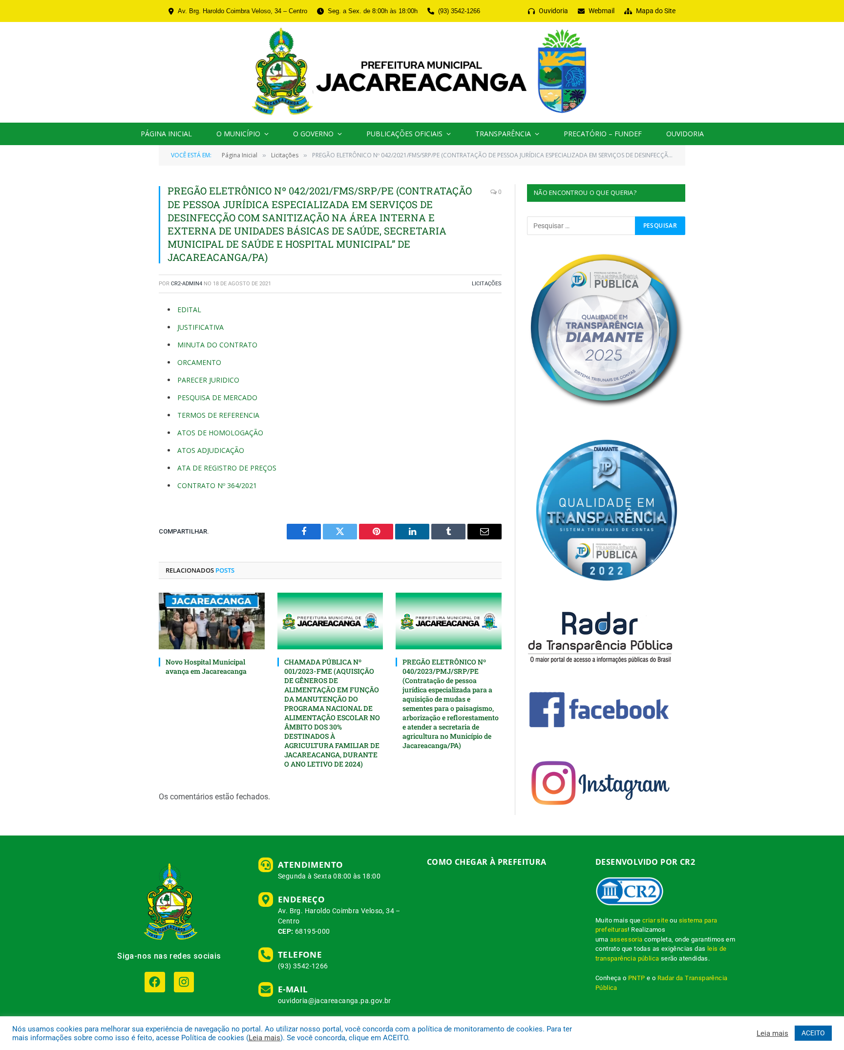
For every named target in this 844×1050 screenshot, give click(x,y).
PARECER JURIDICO (208, 380)
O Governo (313, 133)
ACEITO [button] (813, 1033)
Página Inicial (166, 133)
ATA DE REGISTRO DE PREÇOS (226, 467)
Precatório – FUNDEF (603, 133)
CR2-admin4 (186, 283)
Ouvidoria (685, 133)
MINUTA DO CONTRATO (217, 344)
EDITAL (189, 309)
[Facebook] (155, 982)
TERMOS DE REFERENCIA (218, 415)
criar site (655, 920)
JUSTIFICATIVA (200, 327)
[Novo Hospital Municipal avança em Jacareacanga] (212, 621)
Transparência (503, 133)
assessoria (626, 939)
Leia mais (264, 1037)
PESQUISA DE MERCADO (217, 397)
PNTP (636, 978)
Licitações (487, 283)
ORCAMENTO (199, 362)
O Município (238, 133)
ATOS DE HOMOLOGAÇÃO (220, 432)
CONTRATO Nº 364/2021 (217, 485)
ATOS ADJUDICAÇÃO (210, 450)
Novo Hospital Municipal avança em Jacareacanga (206, 666)
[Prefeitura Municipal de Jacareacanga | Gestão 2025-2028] (422, 72)
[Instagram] (184, 982)
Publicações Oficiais (404, 133)
